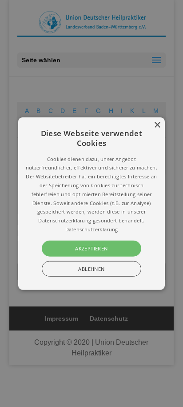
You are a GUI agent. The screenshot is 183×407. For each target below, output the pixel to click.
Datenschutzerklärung (91, 229)
